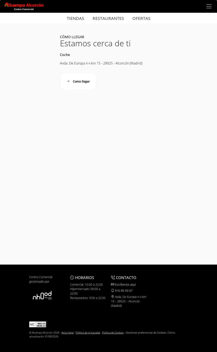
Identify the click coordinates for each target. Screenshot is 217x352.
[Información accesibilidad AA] (37, 324)
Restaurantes (108, 18)
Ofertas (141, 18)
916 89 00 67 (123, 291)
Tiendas (75, 18)
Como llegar (81, 81)
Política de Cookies (113, 332)
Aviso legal (67, 332)
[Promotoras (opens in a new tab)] (42, 295)
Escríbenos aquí (125, 284)
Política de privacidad (88, 332)
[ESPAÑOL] (24, 6)
